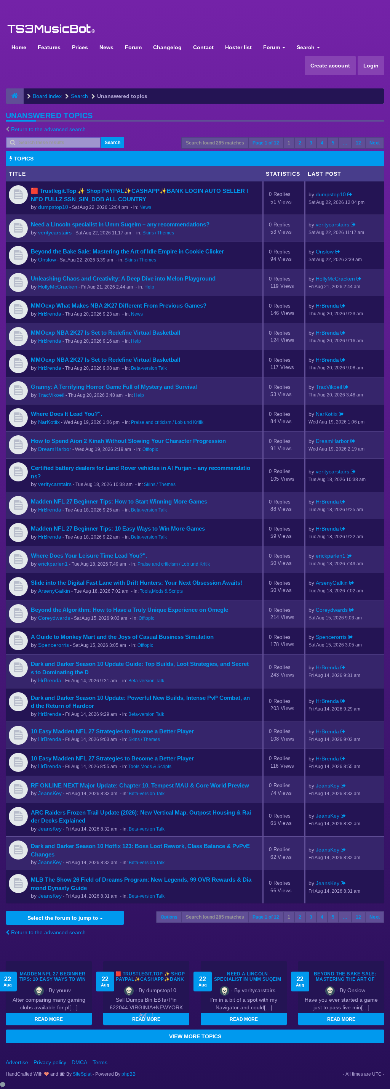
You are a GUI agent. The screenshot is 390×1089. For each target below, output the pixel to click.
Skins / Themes (158, 233)
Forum (133, 47)
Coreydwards (54, 618)
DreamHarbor (54, 449)
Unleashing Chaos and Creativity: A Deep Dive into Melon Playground (123, 278)
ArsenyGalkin (54, 591)
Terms (100, 1062)
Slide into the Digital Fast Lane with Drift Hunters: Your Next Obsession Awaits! (136, 582)
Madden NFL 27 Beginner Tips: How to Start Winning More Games (119, 501)
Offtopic (150, 449)
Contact (203, 47)
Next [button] (374, 143)
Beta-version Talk (149, 368)
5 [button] (333, 143)
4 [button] (322, 143)
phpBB (128, 1074)
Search (306, 47)
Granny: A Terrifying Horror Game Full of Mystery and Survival (114, 386)
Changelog (167, 47)
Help (149, 287)
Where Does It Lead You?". (66, 414)
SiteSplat (81, 1074)
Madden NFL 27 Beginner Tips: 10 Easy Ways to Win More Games (118, 528)
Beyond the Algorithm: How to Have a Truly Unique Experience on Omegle (129, 609)
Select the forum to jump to (63, 918)
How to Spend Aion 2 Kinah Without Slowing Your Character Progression (128, 441)
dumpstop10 (53, 207)
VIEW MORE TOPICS (195, 1036)
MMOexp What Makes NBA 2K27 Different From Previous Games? (118, 305)
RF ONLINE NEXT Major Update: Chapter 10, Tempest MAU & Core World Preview (140, 785)
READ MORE (49, 1019)
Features (49, 47)
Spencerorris (53, 645)
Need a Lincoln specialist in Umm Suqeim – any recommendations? (120, 224)
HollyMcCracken (57, 287)
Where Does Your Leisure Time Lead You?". (89, 555)
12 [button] (358, 143)
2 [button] (300, 143)
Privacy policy (50, 1062)
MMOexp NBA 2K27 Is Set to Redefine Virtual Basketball (105, 332)
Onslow (47, 260)
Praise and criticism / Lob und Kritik (167, 422)
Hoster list (238, 47)
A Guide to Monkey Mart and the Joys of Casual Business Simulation (122, 637)
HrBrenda (49, 314)
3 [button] (311, 143)
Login (371, 66)
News (106, 47)
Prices (80, 47)
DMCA (79, 1062)
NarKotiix (49, 422)
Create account (330, 66)
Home (18, 47)
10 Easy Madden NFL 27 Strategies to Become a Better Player (112, 731)
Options (169, 917)
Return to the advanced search (48, 129)
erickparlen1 (53, 564)
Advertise (17, 1062)
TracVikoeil (51, 395)
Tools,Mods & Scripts (161, 591)
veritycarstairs (55, 232)
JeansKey (50, 793)
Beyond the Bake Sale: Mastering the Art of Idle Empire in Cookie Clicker (127, 251)
